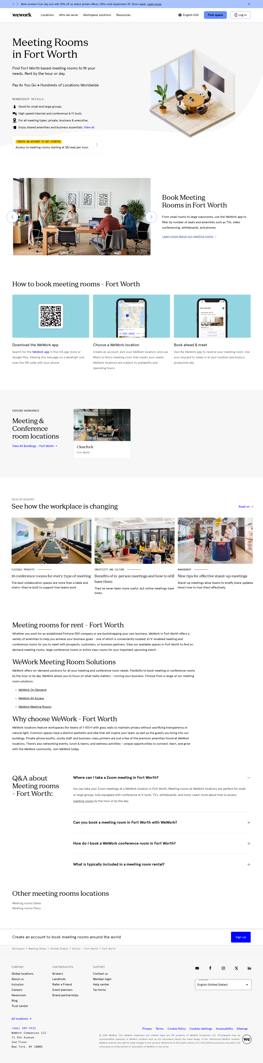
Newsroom (19, 995)
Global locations (22, 973)
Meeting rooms (37, 948)
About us (18, 979)
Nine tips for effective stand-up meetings (212, 576)
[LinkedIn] (249, 968)
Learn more (154, 4)
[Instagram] (223, 968)
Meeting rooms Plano (26, 908)
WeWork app (40, 351)
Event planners (62, 989)
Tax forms (99, 989)
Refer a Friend (62, 984)
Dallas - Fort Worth (85, 948)
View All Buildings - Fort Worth (33, 446)
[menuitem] (47, 15)
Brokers (57, 973)
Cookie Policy (177, 1028)
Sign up (241, 937)
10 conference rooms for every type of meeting (51, 576)
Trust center (20, 1006)
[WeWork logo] (22, 15)
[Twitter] (236, 968)
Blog (15, 1000)
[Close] (248, 4)
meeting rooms (83, 801)
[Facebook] (210, 968)
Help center (101, 984)
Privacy (147, 1028)
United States (59, 948)
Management (184, 569)
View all (89, 127)
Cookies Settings (200, 1028)
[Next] (17, 4)
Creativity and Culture (109, 569)
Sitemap (242, 1028)
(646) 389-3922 (24, 1028)
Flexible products (23, 569)
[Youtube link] (197, 968)
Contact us (100, 973)
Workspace (18, 948)
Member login (102, 979)
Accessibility (224, 1028)
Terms (160, 1028)
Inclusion (18, 984)
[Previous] (13, 4)
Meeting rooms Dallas (26, 903)
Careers (17, 989)
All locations (20, 1018)
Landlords (59, 979)
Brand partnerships (65, 995)
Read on (244, 506)
